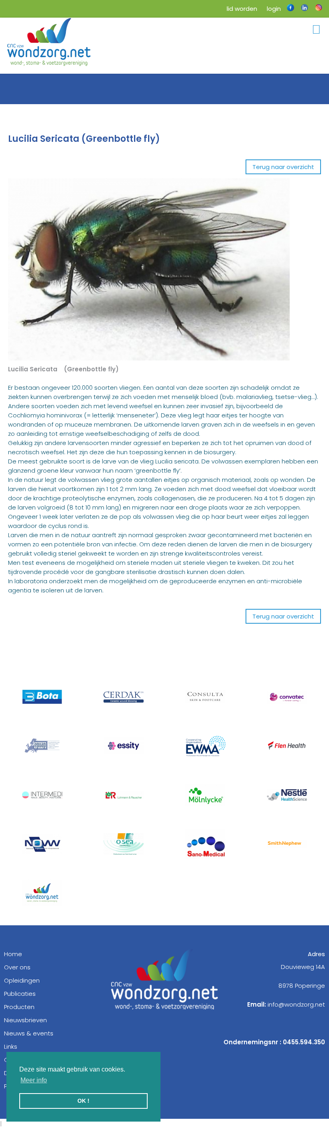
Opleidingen (22, 980)
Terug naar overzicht (283, 167)
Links (10, 1046)
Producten (19, 1007)
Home (13, 954)
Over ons (17, 967)
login (273, 8)
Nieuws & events (28, 1033)
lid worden (241, 8)
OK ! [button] (83, 1101)
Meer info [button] (33, 1080)
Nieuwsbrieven (25, 1020)
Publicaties (20, 993)
